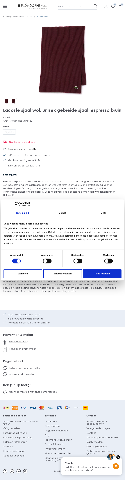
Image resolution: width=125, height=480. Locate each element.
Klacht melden (94, 441)
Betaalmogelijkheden (15, 432)
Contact (91, 415)
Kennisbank (51, 421)
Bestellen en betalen (14, 415)
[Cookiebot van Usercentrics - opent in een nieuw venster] (17, 204)
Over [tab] (103, 213)
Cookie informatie (55, 444)
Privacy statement (55, 448)
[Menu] (5, 6)
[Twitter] (12, 471)
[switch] (47, 261)
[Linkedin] (18, 471)
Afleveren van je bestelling (17, 437)
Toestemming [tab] (21, 213)
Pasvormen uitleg (18, 341)
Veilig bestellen (11, 428)
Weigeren (23, 273)
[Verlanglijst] (111, 6)
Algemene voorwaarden (58, 439)
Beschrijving (10, 174)
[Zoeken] (95, 6)
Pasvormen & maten (18, 334)
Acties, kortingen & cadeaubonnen (96, 422)
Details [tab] (62, 213)
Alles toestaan (102, 273)
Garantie (8, 446)
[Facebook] (5, 471)
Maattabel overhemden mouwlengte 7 (58, 459)
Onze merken (52, 426)
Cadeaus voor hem (14, 455)
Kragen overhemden (56, 430)
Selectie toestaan (63, 273)
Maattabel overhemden (58, 453)
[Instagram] (25, 471)
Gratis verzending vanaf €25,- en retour (20, 422)
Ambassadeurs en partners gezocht (101, 452)
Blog (47, 435)
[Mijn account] (104, 6)
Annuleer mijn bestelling (22, 374)
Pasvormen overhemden (22, 348)
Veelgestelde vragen (98, 428)
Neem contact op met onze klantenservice (33, 391)
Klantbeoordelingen (14, 451)
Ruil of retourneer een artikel (24, 368)
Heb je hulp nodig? (17, 385)
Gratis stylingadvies (96, 446)
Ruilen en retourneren (15, 441)
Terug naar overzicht (15, 17)
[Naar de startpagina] (32, 6)
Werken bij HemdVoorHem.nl (102, 437)
